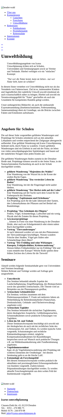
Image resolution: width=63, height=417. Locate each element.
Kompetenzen (13, 15)
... (2, 44)
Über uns (11, 12)
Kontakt (11, 39)
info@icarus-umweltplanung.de (21, 413)
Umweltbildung (20, 23)
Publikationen (19, 28)
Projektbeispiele (20, 31)
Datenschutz (12, 391)
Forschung (18, 20)
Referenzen (12, 25)
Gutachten (17, 17)
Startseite (11, 388)
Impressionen (13, 36)
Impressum (12, 394)
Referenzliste (19, 33)
